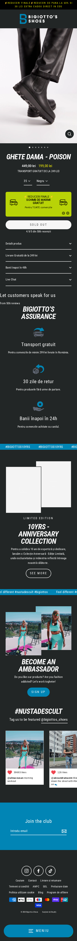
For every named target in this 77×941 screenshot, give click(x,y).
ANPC (36, 886)
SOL (45, 886)
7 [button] (48, 148)
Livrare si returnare (50, 880)
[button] (63, 213)
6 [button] (45, 148)
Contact (32, 880)
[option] (38, 85)
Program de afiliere (57, 892)
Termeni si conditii (19, 886)
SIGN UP (38, 692)
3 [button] (36, 148)
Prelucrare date (59, 886)
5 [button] (42, 148)
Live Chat (11, 279)
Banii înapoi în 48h (16, 267)
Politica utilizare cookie (22, 892)
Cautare (20, 880)
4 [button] (39, 148)
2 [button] (33, 148)
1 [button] (30, 147)
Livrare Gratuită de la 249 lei (21, 255)
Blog (40, 892)
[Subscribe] (64, 831)
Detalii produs (13, 243)
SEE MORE (38, 573)
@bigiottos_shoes (54, 720)
